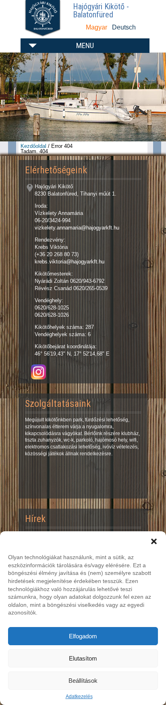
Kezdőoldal (33, 146)
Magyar (96, 27)
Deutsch (124, 27)
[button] (154, 541)
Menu (85, 45)
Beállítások (83, 680)
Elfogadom (83, 636)
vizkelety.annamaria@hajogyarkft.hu (77, 228)
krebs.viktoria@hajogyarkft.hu (69, 262)
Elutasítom (83, 658)
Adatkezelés (79, 696)
